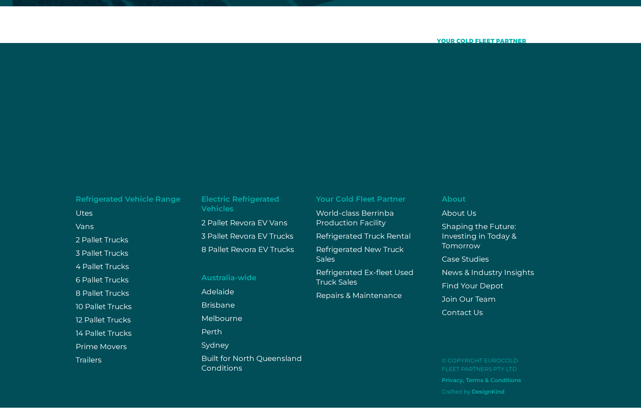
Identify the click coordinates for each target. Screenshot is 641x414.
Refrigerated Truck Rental (363, 236)
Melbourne (221, 318)
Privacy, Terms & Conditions (481, 380)
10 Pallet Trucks (104, 306)
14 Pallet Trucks (104, 333)
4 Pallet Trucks (102, 266)
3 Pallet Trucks (102, 253)
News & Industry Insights (488, 272)
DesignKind (488, 391)
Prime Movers (101, 346)
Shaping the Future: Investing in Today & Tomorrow (479, 236)
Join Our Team (469, 299)
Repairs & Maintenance (359, 295)
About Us (459, 213)
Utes (84, 213)
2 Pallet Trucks (102, 239)
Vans (85, 226)
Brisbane (218, 305)
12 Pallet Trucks (103, 319)
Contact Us (462, 312)
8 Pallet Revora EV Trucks (247, 249)
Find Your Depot (472, 285)
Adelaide (217, 291)
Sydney (215, 345)
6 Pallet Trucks (102, 279)
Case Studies (465, 259)
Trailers (89, 359)
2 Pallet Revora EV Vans (244, 222)
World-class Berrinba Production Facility (355, 218)
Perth (211, 331)
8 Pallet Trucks (102, 293)
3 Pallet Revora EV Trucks (247, 236)
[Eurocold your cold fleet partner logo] (469, 29)
